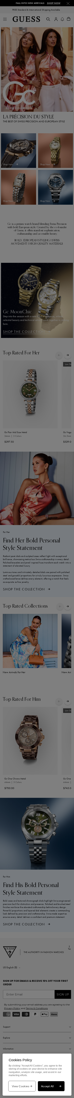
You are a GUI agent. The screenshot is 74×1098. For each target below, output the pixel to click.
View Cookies (20, 1086)
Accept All (47, 1086)
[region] (37, 1075)
